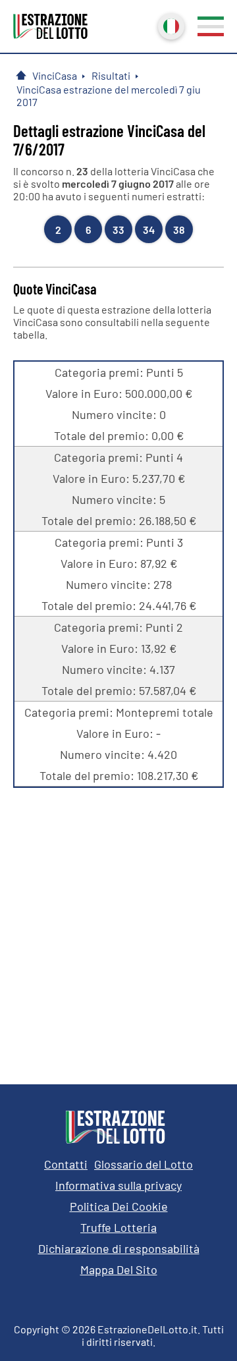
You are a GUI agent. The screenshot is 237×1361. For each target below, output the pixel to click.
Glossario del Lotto (143, 1164)
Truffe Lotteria (118, 1227)
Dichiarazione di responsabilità (118, 1248)
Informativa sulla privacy (118, 1185)
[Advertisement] (118, 926)
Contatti (66, 1164)
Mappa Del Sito (118, 1269)
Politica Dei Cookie (119, 1206)
